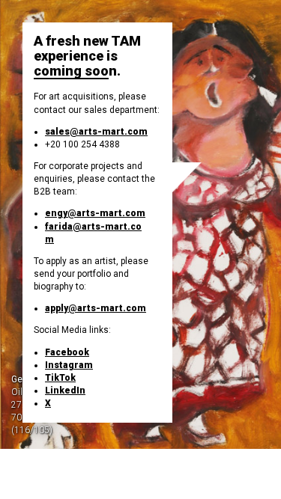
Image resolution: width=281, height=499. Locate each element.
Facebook (67, 352)
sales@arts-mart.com (96, 131)
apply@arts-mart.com (95, 308)
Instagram (69, 365)
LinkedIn (65, 390)
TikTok (60, 378)
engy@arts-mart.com (95, 213)
